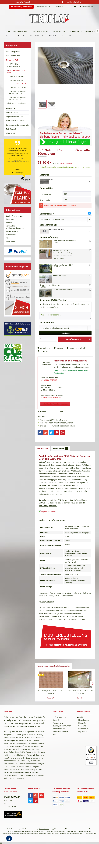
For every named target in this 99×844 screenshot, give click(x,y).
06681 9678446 (12, 797)
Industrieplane (12, 112)
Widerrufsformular (60, 731)
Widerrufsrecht (12, 231)
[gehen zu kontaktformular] (65, 128)
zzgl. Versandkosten (66, 163)
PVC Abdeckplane (13, 56)
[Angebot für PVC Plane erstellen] (65, 511)
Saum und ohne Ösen (16, 80)
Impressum (10, 241)
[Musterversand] (65, 636)
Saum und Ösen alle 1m (17, 88)
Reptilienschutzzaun (14, 116)
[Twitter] (51, 432)
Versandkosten (44, 829)
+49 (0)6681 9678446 (48, 380)
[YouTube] (41, 795)
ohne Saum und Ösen (16, 76)
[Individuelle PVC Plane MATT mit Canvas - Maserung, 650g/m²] (79, 679)
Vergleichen (45, 348)
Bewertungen (60, 448)
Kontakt (9, 222)
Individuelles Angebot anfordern (55, 404)
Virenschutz (11, 133)
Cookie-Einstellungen (14, 216)
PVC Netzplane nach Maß (16, 71)
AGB (8, 238)
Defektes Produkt (60, 717)
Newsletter (82, 723)
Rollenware (10, 108)
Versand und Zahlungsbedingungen (15, 227)
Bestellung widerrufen (23, 6)
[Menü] (95, 747)
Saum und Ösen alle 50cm (18, 84)
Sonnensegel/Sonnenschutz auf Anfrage (51, 691)
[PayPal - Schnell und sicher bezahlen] (17, 251)
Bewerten (44, 351)
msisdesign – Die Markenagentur (85, 833)
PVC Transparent (13, 51)
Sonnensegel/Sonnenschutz (17, 125)
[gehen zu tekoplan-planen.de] (19, 36)
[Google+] (45, 432)
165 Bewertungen (17, 173)
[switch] (91, 762)
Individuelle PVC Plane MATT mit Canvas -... (80, 691)
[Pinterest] (56, 432)
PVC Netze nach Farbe (17, 103)
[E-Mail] (62, 432)
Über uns (10, 219)
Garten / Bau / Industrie (15, 121)
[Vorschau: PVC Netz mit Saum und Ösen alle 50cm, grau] (42, 104)
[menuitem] (5, 6)
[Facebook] (40, 432)
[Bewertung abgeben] (65, 159)
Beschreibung (42, 448)
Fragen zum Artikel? (77, 348)
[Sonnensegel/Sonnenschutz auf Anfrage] (51, 679)
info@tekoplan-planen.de (50, 397)
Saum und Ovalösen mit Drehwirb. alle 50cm (17, 92)
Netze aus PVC (12, 60)
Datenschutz (11, 235)
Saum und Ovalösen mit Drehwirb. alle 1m (17, 98)
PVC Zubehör (11, 129)
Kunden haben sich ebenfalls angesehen (53, 666)
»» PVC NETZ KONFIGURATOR (13, 65)
